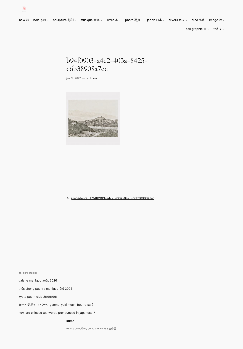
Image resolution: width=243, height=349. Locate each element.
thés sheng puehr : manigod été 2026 (45, 288)
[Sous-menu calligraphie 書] (208, 29)
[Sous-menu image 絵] (223, 20)
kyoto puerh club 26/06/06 (38, 296)
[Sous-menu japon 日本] (164, 20)
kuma (70, 321)
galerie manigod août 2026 (38, 280)
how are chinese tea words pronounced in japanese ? (57, 312)
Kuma (93, 78)
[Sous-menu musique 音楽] (101, 20)
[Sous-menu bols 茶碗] (48, 20)
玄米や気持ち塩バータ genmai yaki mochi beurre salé (56, 304)
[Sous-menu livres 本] (120, 20)
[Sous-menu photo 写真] (142, 20)
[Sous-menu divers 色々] (186, 20)
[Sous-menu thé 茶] (223, 29)
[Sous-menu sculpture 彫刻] (75, 20)
